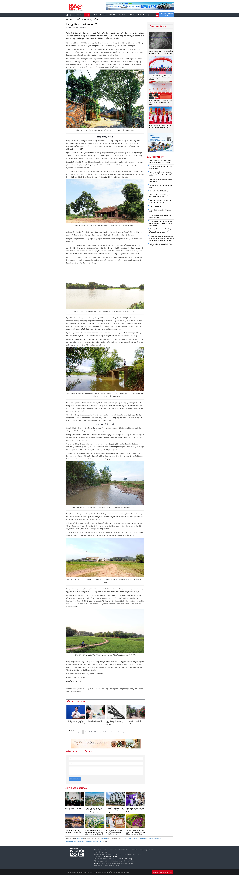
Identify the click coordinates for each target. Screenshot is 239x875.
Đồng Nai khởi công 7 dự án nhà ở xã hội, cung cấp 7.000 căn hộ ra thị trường (160, 102)
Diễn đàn (141, 15)
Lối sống (131, 15)
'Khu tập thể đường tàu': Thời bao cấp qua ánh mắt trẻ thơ (115, 723)
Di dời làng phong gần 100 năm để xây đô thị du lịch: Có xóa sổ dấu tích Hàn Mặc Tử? (161, 223)
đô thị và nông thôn (90, 732)
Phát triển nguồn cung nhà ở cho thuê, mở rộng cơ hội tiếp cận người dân (115, 810)
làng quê (79, 732)
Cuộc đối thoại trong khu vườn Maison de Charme (73, 809)
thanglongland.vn (103, 838)
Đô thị (87, 15)
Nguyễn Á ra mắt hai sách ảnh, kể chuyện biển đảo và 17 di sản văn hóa (114, 832)
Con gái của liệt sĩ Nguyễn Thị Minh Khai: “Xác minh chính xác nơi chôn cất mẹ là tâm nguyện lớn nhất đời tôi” (161, 238)
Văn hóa (112, 15)
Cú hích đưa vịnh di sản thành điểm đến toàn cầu (73, 831)
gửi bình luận (75, 779)
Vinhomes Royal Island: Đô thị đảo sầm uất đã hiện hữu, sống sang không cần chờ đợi (94, 832)
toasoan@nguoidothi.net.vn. (107, 863)
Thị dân (102, 15)
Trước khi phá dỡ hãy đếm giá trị (160, 191)
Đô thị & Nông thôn (87, 19)
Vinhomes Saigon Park (155, 838)
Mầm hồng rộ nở (155, 206)
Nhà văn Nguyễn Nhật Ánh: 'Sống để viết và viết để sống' (75, 722)
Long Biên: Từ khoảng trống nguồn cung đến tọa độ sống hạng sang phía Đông (161, 174)
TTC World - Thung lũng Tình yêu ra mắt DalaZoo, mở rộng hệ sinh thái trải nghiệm (135, 832)
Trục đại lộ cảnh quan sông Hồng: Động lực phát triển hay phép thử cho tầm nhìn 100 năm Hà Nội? (161, 231)
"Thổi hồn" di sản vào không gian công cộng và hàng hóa (160, 196)
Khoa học (122, 15)
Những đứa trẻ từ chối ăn (94, 721)
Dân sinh (78, 15)
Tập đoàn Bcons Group (92, 841)
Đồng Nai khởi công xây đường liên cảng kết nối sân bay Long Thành (160, 126)
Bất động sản (143, 838)
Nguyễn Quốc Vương (117, 732)
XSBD (100, 841)
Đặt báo (155, 872)
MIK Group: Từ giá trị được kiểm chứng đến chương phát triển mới (160, 161)
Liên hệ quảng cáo (166, 872)
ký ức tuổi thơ (104, 732)
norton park (80, 838)
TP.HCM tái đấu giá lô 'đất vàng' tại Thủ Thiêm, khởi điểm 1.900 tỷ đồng (93, 810)
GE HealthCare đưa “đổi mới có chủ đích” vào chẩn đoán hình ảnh (135, 810)
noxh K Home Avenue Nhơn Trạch (75, 841)
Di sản (95, 15)
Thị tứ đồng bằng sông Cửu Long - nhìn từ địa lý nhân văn (160, 201)
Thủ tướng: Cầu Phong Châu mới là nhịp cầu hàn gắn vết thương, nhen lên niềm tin (160, 78)
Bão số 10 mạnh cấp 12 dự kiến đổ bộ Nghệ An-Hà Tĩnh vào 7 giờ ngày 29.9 (161, 52)
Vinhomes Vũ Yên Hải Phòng (131, 838)
